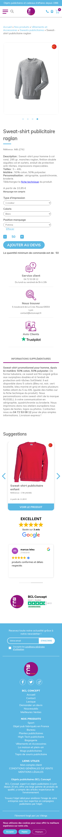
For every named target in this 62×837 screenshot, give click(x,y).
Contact (31, 698)
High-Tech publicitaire (31, 736)
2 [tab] (28, 119)
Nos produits (21, 26)
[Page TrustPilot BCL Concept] (31, 602)
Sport (31, 722)
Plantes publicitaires (31, 733)
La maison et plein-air (31, 747)
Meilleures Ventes (31, 712)
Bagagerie (31, 740)
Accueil (7, 26)
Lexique (31, 701)
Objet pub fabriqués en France (31, 726)
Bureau (31, 729)
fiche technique (30, 181)
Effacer (10, 228)
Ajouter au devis (24, 245)
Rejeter (25, 831)
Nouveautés (31, 708)
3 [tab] (32, 119)
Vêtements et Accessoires (31, 743)
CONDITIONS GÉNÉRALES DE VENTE (31, 768)
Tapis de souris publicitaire (31, 754)
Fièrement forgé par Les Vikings (31, 815)
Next (58, 476)
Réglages (39, 831)
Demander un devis (30, 705)
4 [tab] (37, 119)
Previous (3, 476)
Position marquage (14, 219)
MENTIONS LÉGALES (30, 771)
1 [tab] (23, 119)
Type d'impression (14, 197)
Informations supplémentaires (31, 358)
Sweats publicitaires (32, 30)
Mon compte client (31, 764)
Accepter (10, 831)
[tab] (31, 359)
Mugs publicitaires (31, 750)
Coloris (7, 208)
